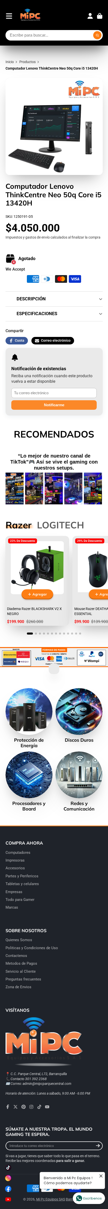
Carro (100, 16)
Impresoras (15, 860)
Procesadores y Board (29, 781)
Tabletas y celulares (22, 884)
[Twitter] (15, 1107)
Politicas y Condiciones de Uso (32, 948)
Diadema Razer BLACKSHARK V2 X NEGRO (37, 581)
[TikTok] (39, 1107)
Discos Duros (79, 715)
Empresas (14, 892)
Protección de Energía (29, 718)
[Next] (95, 489)
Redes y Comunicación (79, 781)
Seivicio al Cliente (21, 971)
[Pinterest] (23, 1107)
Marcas (12, 907)
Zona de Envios (18, 987)
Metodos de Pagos (21, 963)
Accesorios (15, 868)
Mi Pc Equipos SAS (50, 1199)
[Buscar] (97, 35)
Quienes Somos (19, 940)
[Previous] (13, 489)
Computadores (18, 852)
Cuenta (90, 16)
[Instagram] (31, 1107)
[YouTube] (47, 1107)
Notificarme (54, 405)
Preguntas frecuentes (23, 979)
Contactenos (16, 955)
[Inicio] (30, 16)
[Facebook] (8, 1107)
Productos (27, 62)
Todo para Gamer (20, 899)
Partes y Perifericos (22, 876)
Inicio (10, 62)
